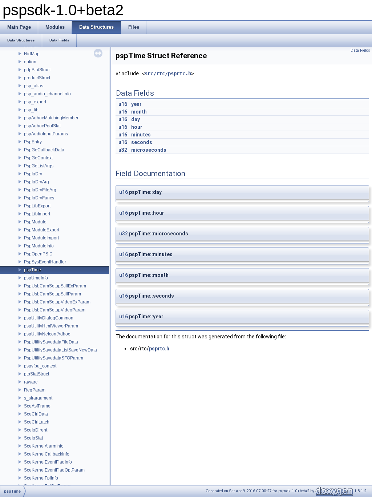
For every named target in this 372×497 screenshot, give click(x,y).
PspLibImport (37, 213)
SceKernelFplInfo (41, 478)
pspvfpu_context (40, 366)
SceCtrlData (36, 414)
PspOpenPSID (38, 254)
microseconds (148, 150)
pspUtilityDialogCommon (48, 318)
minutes (141, 135)
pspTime (32, 270)
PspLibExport (37, 205)
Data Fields (360, 50)
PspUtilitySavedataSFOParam (53, 358)
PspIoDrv (33, 173)
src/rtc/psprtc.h (168, 73)
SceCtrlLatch (36, 422)
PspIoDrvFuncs (39, 197)
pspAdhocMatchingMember (51, 117)
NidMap (32, 53)
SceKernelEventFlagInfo (48, 462)
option (30, 61)
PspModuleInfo (39, 246)
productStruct (37, 77)
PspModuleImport (41, 237)
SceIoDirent (35, 430)
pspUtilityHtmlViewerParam (51, 326)
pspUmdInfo (36, 278)
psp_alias (33, 85)
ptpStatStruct (36, 374)
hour (136, 127)
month (139, 112)
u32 (122, 150)
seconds (141, 142)
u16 (122, 104)
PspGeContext (38, 157)
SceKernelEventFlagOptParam (54, 470)
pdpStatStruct (37, 69)
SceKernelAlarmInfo (44, 446)
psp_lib (31, 109)
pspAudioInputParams (46, 133)
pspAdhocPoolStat (42, 125)
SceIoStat (33, 438)
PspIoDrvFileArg (40, 189)
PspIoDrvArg (36, 181)
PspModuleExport (41, 229)
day (135, 119)
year (136, 104)
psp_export (35, 101)
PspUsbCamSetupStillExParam (55, 286)
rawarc (30, 382)
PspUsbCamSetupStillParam (52, 294)
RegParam (34, 390)
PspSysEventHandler (45, 262)
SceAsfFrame (37, 406)
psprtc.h (159, 348)
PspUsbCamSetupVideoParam (54, 310)
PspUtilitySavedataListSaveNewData (60, 350)
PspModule (35, 221)
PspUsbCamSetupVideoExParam (57, 302)
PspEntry (33, 141)
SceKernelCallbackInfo (46, 454)
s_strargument (38, 398)
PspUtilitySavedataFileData (51, 342)
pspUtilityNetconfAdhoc (47, 334)
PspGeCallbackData (44, 149)
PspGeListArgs (38, 165)
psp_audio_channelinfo (47, 93)
